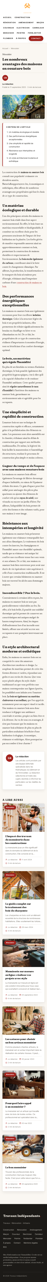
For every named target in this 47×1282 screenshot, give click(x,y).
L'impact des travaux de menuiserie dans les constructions (18, 840)
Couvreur (8, 28)
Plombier (8, 38)
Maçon (40, 23)
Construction (22, 17)
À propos (21, 38)
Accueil (7, 17)
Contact (36, 38)
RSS (5, 1247)
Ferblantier (34, 33)
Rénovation (9, 23)
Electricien (23, 28)
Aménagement (26, 23)
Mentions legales (31, 1243)
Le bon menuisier (15, 1167)
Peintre (21, 33)
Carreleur (38, 28)
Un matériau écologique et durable (24, 132)
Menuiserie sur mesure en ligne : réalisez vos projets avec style (19, 975)
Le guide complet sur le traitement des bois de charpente (18, 907)
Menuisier (8, 33)
